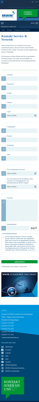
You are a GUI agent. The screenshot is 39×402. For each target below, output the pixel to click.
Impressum (11, 7)
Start (3, 30)
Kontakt (9, 30)
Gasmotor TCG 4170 (7, 331)
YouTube (8, 362)
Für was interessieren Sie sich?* (16, 169)
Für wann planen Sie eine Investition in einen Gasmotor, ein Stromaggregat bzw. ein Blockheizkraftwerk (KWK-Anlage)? (20, 181)
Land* (9, 111)
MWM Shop (9, 347)
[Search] (2, 2)
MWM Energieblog (11, 365)
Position (9, 136)
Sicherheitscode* (12, 224)
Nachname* (10, 84)
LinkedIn (8, 353)
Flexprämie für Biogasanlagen (10, 320)
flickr (6, 356)
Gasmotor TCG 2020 (7, 326)
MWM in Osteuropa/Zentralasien (14, 368)
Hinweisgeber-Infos (32, 7)
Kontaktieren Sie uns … (12, 385)
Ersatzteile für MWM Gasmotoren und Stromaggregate (17, 314)
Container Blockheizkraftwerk (10, 337)
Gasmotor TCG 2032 (7, 334)
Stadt (8, 154)
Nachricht (10, 198)
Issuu (6, 359)
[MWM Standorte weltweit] (19, 296)
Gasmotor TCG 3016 (7, 323)
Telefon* (9, 102)
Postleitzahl (10, 145)
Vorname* (10, 75)
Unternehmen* (11, 127)
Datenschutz (17, 7)
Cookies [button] (24, 7)
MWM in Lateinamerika (12, 371)
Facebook (8, 350)
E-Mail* (9, 93)
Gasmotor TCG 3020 (7, 329)
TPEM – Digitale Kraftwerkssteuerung (12, 317)
